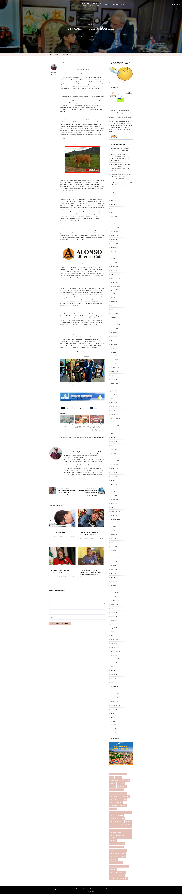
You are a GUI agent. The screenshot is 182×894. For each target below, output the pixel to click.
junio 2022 (114, 391)
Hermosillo (114, 799)
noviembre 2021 (115, 418)
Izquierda (90, 437)
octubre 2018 (114, 562)
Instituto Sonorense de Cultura (120, 812)
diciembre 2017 (115, 600)
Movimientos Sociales (117, 843)
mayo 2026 (114, 208)
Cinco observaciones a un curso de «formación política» (90, 533)
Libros (128, 821)
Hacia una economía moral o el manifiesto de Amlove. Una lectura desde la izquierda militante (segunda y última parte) (97, 426)
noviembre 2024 (115, 278)
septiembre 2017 (115, 612)
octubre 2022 (114, 375)
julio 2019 (113, 527)
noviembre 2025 (115, 231)
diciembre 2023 (115, 321)
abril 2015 (113, 725)
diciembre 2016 (115, 647)
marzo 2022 (114, 402)
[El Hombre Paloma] (67, 419)
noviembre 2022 (115, 371)
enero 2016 (114, 690)
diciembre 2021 (115, 414)
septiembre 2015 (115, 705)
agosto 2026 (114, 196)
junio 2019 (113, 530)
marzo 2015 (114, 729)
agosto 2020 (114, 476)
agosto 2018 (114, 569)
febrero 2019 (114, 546)
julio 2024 (113, 294)
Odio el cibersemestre (58, 532)
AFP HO (86, 356)
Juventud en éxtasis (117, 815)
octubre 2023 (114, 329)
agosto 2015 (114, 709)
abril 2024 (113, 305)
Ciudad (118, 777)
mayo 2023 (114, 348)
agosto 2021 (114, 429)
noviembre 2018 (115, 558)
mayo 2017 (114, 628)
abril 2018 (113, 585)
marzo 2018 (114, 589)
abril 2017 (113, 631)
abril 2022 (113, 398)
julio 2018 (113, 573)
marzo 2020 (114, 496)
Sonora (113, 869)
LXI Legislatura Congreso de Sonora (119, 836)
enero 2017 (114, 643)
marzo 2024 (114, 309)
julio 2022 (113, 387)
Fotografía (114, 796)
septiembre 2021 (115, 426)
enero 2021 (114, 457)
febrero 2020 (114, 499)
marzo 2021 (114, 449)
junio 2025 (114, 251)
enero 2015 (114, 732)
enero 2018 (114, 596)
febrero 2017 (114, 639)
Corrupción (125, 780)
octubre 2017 (114, 608)
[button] (113, 94)
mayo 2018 (114, 581)
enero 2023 (114, 363)
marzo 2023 (114, 356)
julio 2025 (113, 247)
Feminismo (113, 793)
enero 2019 (114, 550)
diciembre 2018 (115, 554)
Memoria (113, 840)
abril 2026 (113, 212)
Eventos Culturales (117, 789)
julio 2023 (113, 340)
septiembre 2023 (115, 332)
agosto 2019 (114, 523)
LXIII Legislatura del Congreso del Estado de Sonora (120, 825)
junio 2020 (114, 484)
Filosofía (85, 437)
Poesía (123, 856)
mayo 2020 (114, 488)
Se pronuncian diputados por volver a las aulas (61, 571)
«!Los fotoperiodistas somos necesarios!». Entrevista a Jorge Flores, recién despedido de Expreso (90, 573)
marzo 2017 (114, 635)
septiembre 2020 (115, 472)
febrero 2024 (114, 313)
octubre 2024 (114, 282)
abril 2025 (113, 259)
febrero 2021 (114, 453)
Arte (112, 774)
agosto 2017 (114, 616)
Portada (60, 4)
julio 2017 (113, 620)
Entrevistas (121, 786)
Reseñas (125, 866)
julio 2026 (113, 200)
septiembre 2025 (115, 239)
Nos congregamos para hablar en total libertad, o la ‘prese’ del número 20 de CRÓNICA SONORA (121, 176)
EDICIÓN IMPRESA (118, 4)
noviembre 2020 (115, 464)
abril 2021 (113, 445)
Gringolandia (125, 796)
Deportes (121, 783)
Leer (71, 536)
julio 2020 (113, 480)
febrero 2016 (114, 686)
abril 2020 (113, 492)
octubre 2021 (114, 422)
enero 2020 (114, 503)
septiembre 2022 (115, 379)
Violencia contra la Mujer (118, 878)
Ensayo (113, 786)
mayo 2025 (114, 255)
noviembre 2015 (115, 697)
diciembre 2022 (115, 367)
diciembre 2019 (115, 507)
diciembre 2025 (115, 227)
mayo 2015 (114, 721)
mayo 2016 (114, 674)
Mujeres (113, 847)
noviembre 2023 (115, 325)
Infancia (113, 808)
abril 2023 (113, 352)
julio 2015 (113, 713)
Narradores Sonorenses (118, 850)
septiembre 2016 (115, 659)
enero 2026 (114, 224)
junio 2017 (113, 624)
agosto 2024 (114, 290)
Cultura (77, 4)
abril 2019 (113, 538)
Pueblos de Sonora (116, 862)
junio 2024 (114, 297)
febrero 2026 (114, 220)
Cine (112, 777)
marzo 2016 (114, 682)
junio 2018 (113, 577)
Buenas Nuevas (121, 774)
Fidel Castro (80, 437)
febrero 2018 (114, 593)
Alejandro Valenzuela (53, 73)
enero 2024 (114, 317)
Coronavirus (114, 780)
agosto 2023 (114, 336)
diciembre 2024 (115, 274)
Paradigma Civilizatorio (118, 853)
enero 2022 (114, 410)
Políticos (113, 859)
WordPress (91, 891)
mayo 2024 (114, 301)
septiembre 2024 (115, 286)
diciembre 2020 (115, 461)
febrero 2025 (114, 266)
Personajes (114, 856)
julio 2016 (113, 666)
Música (121, 847)
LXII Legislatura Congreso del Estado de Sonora (120, 831)
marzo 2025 (114, 262)
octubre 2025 (114, 235)
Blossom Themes (116, 889)
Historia (123, 799)
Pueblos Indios (115, 866)
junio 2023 (114, 344)
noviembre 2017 (115, 604)
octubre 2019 (114, 515)
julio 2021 (113, 433)
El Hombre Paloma (65, 423)
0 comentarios (98, 37)
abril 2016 (113, 678)
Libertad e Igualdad (98, 437)
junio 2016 (113, 670)
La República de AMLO (117, 821)
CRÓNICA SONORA (91, 3)
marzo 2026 (114, 216)
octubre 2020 (115, 468)
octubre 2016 (114, 655)
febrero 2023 (114, 360)
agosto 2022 (114, 383)
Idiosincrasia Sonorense (118, 805)
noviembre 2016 (115, 651)
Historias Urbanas (116, 802)
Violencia (120, 875)
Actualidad (69, 4)
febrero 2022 (114, 406)
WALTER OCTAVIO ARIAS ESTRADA (121, 182)
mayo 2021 (114, 441)
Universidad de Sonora (117, 872)
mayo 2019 (114, 534)
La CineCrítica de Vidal (117, 818)
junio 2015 (113, 717)
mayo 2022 (114, 394)
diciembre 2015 (115, 694)
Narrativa (107, 4)
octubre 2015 (114, 701)
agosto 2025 (114, 243)
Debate (113, 783)
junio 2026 (114, 204)
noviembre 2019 (115, 511)
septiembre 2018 (115, 565)
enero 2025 (114, 270)
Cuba (69, 437)
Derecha (74, 437)
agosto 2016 (114, 663)
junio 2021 (113, 437)
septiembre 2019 (115, 519)
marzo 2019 (114, 542)
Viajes (112, 875)
